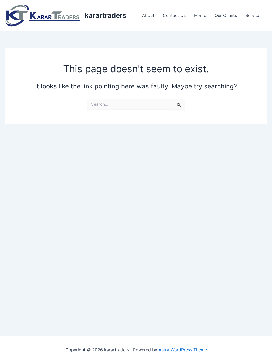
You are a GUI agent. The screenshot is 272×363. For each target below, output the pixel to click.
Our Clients (226, 15)
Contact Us (174, 15)
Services (253, 15)
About (148, 15)
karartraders (105, 15)
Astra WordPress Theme (183, 349)
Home (200, 15)
